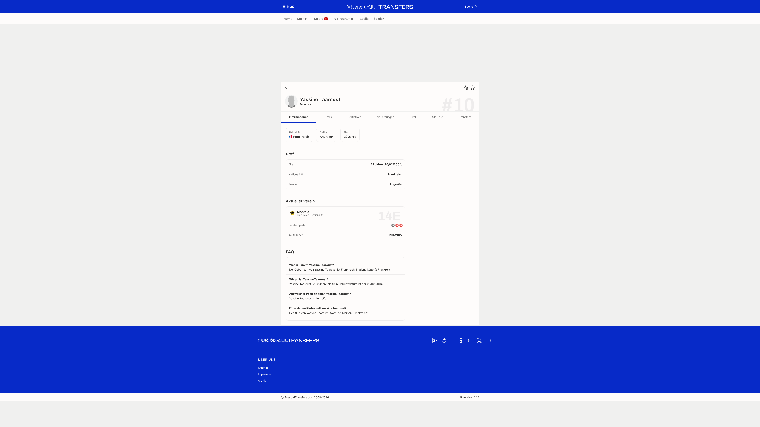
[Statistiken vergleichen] (466, 87)
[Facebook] (461, 340)
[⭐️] (472, 87)
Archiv (262, 380)
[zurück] (287, 87)
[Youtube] (488, 340)
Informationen (298, 117)
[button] (289, 6)
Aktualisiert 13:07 (469, 397)
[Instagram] (470, 340)
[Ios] (444, 340)
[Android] (435, 340)
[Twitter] (479, 340)
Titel (413, 117)
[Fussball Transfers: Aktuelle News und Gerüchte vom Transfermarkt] (379, 6)
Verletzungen (385, 117)
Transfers (465, 117)
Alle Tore (437, 117)
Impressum (265, 374)
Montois (305, 104)
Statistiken (354, 117)
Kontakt (263, 367)
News (328, 117)
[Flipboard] (497, 340)
